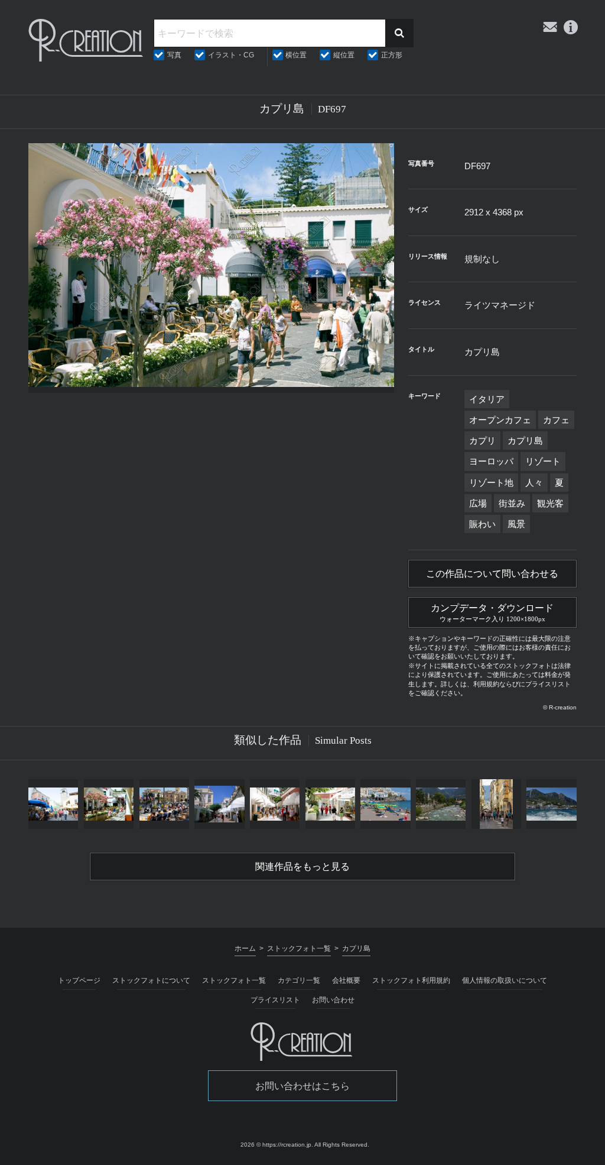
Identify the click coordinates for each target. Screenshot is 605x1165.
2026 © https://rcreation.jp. (276, 1144)
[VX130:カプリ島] (552, 804)
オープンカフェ (500, 420)
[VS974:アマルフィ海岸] (386, 804)
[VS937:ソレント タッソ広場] (164, 804)
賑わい (482, 524)
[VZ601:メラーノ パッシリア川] (441, 804)
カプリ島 (525, 440)
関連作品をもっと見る (302, 866)
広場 (478, 503)
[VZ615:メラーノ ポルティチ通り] (496, 804)
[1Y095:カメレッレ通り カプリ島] (220, 804)
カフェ (556, 420)
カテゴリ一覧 (299, 980)
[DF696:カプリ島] (330, 804)
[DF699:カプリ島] (108, 804)
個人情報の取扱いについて (504, 980)
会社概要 (346, 980)
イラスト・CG (231, 55)
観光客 (550, 503)
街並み (512, 503)
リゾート (543, 461)
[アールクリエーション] (86, 40)
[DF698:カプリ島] (274, 804)
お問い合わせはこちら (302, 1086)
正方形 (391, 55)
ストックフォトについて (151, 980)
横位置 (296, 55)
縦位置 (343, 55)
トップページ (79, 980)
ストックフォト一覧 (234, 980)
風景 (516, 524)
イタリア (487, 399)
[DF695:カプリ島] (53, 804)
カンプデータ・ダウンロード (492, 612)
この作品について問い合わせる (492, 574)
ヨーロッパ (491, 461)
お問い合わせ (333, 1000)
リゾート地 (491, 482)
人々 (534, 482)
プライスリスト (275, 1000)
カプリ (482, 440)
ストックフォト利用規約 (411, 980)
